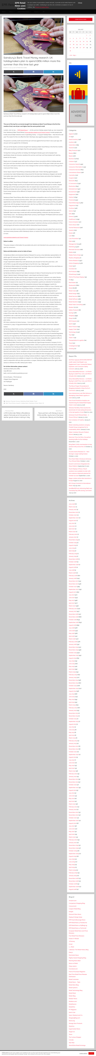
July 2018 (71, 570)
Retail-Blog (72, 996)
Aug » (74, 55)
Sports (71, 324)
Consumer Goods (74, 164)
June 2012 (72, 762)
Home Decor (72, 224)
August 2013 (72, 724)
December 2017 (73, 581)
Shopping (71, 315)
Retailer (32, 401)
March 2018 (72, 573)
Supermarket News (74, 1029)
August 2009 (72, 856)
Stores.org (72, 1020)
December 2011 (73, 779)
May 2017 (71, 600)
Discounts (72, 180)
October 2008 (73, 884)
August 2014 (72, 691)
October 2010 (73, 818)
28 (83, 47)
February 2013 (73, 740)
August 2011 (72, 790)
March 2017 (72, 606)
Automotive (72, 145)
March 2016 (72, 639)
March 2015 (72, 672)
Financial (13, 401)
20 (80, 44)
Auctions (71, 142)
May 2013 (71, 732)
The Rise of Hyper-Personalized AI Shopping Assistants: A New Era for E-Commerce (80, 388)
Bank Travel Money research (13, 403)
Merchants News (74, 955)
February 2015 (73, 674)
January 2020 (73, 537)
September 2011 (73, 787)
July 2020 (71, 523)
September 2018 (73, 564)
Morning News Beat (74, 960)
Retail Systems (73, 987)
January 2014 (72, 710)
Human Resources (74, 227)
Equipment (72, 194)
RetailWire (72, 1007)
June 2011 (71, 796)
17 (70, 44)
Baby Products (73, 150)
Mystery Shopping (74, 257)
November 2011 (73, 782)
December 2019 (73, 540)
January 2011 (72, 809)
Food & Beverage (74, 202)
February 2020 (73, 534)
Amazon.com (72, 900)
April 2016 (71, 636)
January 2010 (72, 842)
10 (70, 41)
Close (80, 3)
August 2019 (72, 545)
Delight (71, 911)
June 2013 (72, 729)
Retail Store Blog (74, 985)
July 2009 (71, 859)
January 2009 (73, 875)
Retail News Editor (22, 67)
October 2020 (73, 515)
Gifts (70, 213)
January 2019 (72, 556)
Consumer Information (75, 167)
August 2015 (72, 658)
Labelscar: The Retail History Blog (78, 949)
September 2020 (74, 518)
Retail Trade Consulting (75, 304)
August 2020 (72, 520)
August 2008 (72, 889)
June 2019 (72, 548)
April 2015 (71, 669)
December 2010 (73, 812)
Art (70, 136)
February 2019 (73, 553)
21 (83, 44)
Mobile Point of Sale (75, 255)
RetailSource (72, 1004)
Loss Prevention (73, 238)
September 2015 (73, 655)
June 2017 (72, 597)
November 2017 (73, 584)
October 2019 (73, 542)
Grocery (18, 401)
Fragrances (72, 205)
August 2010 (72, 823)
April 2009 (72, 867)
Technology (72, 332)
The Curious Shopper (75, 1037)
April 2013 (71, 735)
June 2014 (72, 696)
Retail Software (73, 299)
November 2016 (73, 617)
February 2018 (73, 575)
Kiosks (71, 233)
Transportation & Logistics (76, 340)
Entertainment (73, 189)
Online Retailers (73, 260)
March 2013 (72, 738)
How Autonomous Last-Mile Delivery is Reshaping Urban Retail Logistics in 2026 (80, 396)
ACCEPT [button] (91, 1053)
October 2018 (73, 562)
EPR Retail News (22, 130)
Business (8, 401)
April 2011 (71, 801)
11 (73, 41)
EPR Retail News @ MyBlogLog (78, 925)
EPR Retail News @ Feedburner (78, 922)
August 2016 (72, 625)
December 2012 (73, 746)
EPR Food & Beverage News (77, 920)
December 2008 (73, 878)
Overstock (72, 268)
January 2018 (72, 578)
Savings (71, 313)
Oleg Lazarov (73, 966)
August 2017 (72, 592)
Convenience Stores (75, 172)
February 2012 (73, 773)
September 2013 (73, 721)
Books (70, 156)
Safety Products (73, 310)
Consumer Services (74, 169)
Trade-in (71, 337)
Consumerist (72, 906)
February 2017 (73, 608)
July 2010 (71, 826)
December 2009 (73, 845)
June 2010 (72, 829)
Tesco (70, 1034)
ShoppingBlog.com (74, 1018)
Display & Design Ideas (75, 917)
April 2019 (71, 551)
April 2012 (71, 768)
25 (73, 47)
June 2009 (72, 862)
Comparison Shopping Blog (77, 903)
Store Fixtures (73, 326)
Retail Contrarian (74, 979)
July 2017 (71, 595)
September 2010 (73, 820)
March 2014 (72, 705)
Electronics (72, 186)
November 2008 (73, 881)
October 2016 (73, 619)
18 (73, 44)
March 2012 (72, 771)
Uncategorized (73, 346)
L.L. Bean (71, 947)
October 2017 (73, 586)
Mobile (71, 252)
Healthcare (72, 219)
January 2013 (72, 743)
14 (83, 41)
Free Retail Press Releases (76, 936)
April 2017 (71, 603)
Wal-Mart (71, 1042)
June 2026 (72, 504)
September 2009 (74, 853)
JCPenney (72, 941)
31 (70, 50)
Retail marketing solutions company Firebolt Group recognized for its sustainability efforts (79, 427)
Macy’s (71, 952)
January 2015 (72, 677)
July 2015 (71, 661)
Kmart (70, 944)
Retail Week (72, 993)
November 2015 (73, 650)
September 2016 (73, 622)
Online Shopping (74, 263)
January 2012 (72, 776)
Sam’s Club (72, 1012)
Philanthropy (72, 274)
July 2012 (71, 760)
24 (70, 47)
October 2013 (73, 718)
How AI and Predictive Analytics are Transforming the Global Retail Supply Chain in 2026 (80, 403)
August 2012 (72, 757)
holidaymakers (25, 403)
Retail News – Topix (74, 982)
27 (80, 47)
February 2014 (73, 707)
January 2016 (72, 644)
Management (73, 244)
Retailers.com (73, 1001)
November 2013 (73, 716)
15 (87, 41)
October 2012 (73, 751)
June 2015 (72, 663)
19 (77, 44)
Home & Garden (73, 222)
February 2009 (73, 873)
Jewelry (71, 230)
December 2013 (73, 713)
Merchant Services (74, 249)
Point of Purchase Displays (76, 277)
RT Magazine (72, 1009)
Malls (70, 241)
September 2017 (73, 589)
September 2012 (73, 754)
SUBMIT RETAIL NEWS (80, 19)
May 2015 (71, 666)
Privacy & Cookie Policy (42, 7)
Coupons (71, 178)
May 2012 (71, 765)
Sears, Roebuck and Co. (76, 1015)
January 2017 (72, 611)
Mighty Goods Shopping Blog (77, 958)
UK (43, 403)
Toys (70, 335)
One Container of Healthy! (76, 420)
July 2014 (71, 694)
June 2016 (72, 630)
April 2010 (71, 834)
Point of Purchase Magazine (77, 971)
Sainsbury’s (32, 403)
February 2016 (73, 641)
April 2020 (72, 529)
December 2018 (73, 559)
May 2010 (71, 831)
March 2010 (72, 837)
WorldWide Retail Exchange (77, 1045)
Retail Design (73, 293)
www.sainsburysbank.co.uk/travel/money (37, 132)
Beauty (71, 153)
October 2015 (73, 652)
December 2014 (73, 680)
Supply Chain (73, 329)
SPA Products (73, 321)
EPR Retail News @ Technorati (77, 928)
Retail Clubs (72, 291)
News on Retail (73, 963)
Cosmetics (72, 175)
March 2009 (72, 870)
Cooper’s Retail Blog (75, 909)
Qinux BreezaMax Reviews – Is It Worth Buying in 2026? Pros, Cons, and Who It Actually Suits (80, 374)
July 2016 (71, 628)
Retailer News (73, 998)
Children (71, 161)
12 (76, 41)
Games (71, 211)
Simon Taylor (38, 403)
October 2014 (73, 685)
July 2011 (71, 793)
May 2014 (71, 699)
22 (87, 44)
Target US (72, 1031)
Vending (71, 348)
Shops (70, 318)
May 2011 (71, 798)
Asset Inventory (73, 139)
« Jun (70, 55)
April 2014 (71, 702)
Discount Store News (75, 914)
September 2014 (73, 688)
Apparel (71, 134)
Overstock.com (73, 969)
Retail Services (73, 296)
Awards (71, 147)
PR (69, 280)
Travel (35, 401)
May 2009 (72, 864)
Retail (27, 401)
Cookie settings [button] (83, 1053)
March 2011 (72, 804)
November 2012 (73, 749)
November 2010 (73, 815)
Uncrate (71, 1040)
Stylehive (71, 1026)
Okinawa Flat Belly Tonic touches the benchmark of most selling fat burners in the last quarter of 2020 (80, 410)
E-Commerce (73, 183)
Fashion (71, 197)
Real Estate (72, 282)
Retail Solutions (73, 302)
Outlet (71, 266)
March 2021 (72, 507)
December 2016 (73, 614)
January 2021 (72, 509)
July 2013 (71, 727)
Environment (72, 191)
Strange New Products (75, 1023)
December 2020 (73, 512)
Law (70, 235)
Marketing (23, 401)
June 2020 (72, 526)
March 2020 (72, 531)
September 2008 (74, 886)
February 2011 (73, 807)
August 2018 (72, 567)
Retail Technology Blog (75, 990)
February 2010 (73, 840)
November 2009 (73, 848)
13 (80, 41)
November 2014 (73, 683)
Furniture (71, 208)
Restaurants (72, 285)
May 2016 (71, 633)
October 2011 (72, 784)
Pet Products (72, 271)
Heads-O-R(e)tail (74, 938)
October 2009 (73, 851)
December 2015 (73, 647)
